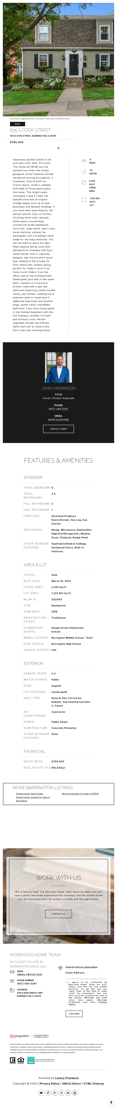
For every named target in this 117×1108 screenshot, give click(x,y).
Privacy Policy (50, 1083)
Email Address (75, 972)
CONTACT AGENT (58, 429)
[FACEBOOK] (48, 1093)
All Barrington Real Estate (29, 794)
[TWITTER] (61, 1093)
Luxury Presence (67, 1078)
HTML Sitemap (94, 1083)
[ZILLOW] (75, 1093)
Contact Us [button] (58, 914)
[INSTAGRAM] (55, 1093)
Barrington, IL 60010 (29, 996)
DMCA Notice (71, 1083)
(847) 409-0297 (58, 408)
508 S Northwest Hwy (30, 993)
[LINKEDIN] (68, 1093)
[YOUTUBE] (41, 1093)
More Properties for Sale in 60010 (80, 794)
